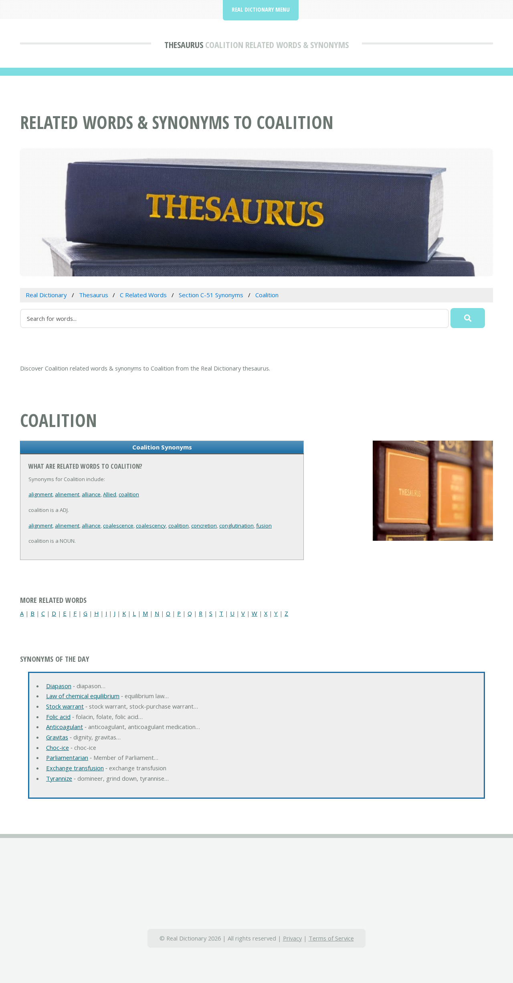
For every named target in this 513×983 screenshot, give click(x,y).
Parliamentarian (67, 757)
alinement (67, 494)
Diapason (58, 686)
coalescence (118, 525)
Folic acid (58, 717)
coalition (129, 494)
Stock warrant (65, 706)
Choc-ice (57, 747)
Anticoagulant (64, 727)
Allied (109, 494)
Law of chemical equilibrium (82, 696)
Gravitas (57, 737)
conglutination (236, 525)
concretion (204, 525)
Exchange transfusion (75, 768)
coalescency (151, 525)
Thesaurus (183, 44)
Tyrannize (59, 778)
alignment (40, 494)
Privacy (292, 938)
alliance (91, 494)
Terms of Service (331, 938)
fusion (264, 525)
